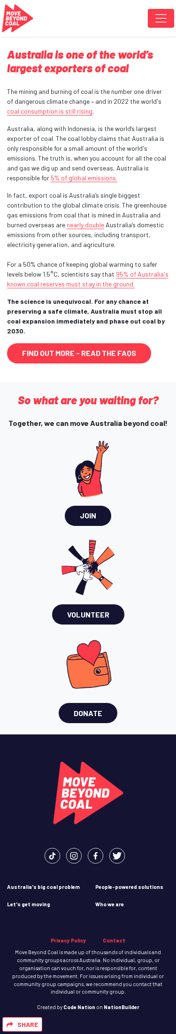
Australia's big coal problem (43, 887)
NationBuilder (121, 1007)
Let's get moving (28, 904)
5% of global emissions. (84, 178)
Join (88, 515)
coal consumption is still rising (49, 111)
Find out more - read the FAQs (79, 352)
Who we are (109, 904)
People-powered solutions (129, 887)
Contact (114, 940)
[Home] (17, 18)
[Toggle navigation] (161, 18)
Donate (88, 713)
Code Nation (79, 1007)
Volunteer (88, 614)
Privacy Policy (68, 940)
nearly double (85, 225)
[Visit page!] (52, 855)
